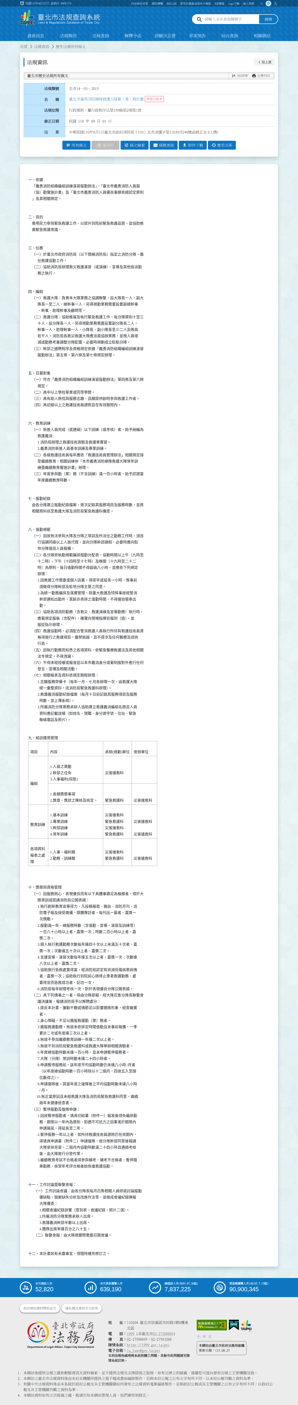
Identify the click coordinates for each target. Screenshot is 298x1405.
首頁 (23, 46)
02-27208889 (163, 1334)
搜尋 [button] (268, 19)
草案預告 (197, 36)
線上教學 (248, 3)
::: (3, 44)
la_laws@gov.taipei (143, 1350)
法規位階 (51, 110)
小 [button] (261, 3)
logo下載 (233, 3)
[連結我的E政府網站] (234, 1325)
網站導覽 (157, 3)
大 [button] (275, 3)
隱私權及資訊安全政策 (81, 1308)
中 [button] (268, 3)
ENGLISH (171, 3)
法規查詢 (100, 36)
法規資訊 (41, 46)
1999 (130, 1334)
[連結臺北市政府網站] (246, 1326)
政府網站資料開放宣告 (40, 1308)
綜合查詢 (229, 36)
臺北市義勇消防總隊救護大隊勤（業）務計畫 (106, 99)
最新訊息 (35, 36)
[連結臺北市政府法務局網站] (60, 1335)
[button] (264, 62)
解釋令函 (133, 36)
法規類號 (51, 88)
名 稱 (51, 99)
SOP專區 (219, 3)
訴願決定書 (165, 36)
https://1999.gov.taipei (148, 1345)
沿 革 (51, 132)
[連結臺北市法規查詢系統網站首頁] (60, 18)
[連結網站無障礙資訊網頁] (212, 1325)
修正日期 (51, 121)
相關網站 (262, 36)
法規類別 (68, 36)
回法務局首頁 (139, 3)
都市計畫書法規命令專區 (195, 3)
